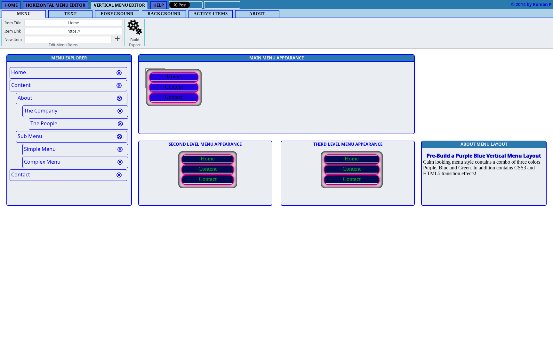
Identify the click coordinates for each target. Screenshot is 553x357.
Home (11, 5)
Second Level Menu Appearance (205, 144)
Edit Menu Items (63, 45)
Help (158, 5)
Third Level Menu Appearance (347, 144)
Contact (174, 97)
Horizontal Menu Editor (55, 5)
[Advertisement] (484, 94)
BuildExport (134, 42)
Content (174, 86)
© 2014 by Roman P (531, 4)
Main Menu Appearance (276, 58)
